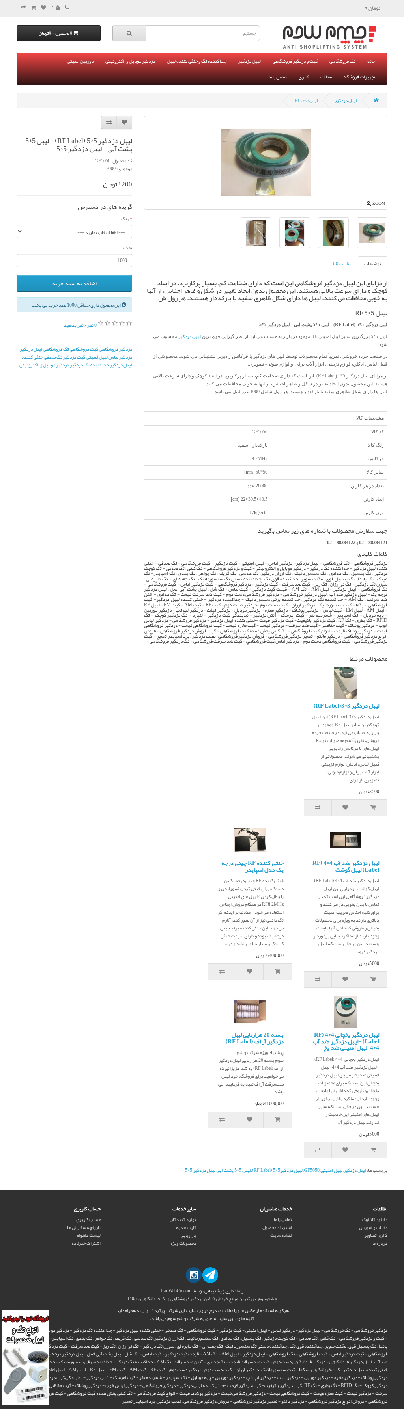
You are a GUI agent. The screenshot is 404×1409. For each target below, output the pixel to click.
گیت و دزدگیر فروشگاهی (295, 61)
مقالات (326, 77)
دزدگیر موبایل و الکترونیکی (130, 61)
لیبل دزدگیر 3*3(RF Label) (346, 706)
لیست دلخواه (89, 1235)
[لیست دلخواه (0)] (43, 8)
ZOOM (378, 203)
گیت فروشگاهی (84, 349)
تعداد (127, 248)
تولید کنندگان (183, 1219)
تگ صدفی (53, 357)
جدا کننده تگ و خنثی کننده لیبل (196, 61)
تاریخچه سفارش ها (84, 1227)
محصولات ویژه (183, 1243)
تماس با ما (278, 77)
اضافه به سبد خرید (74, 283)
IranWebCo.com (176, 1291)
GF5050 (312, 1170)
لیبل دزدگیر (249, 61)
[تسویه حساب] (23, 8)
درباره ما (379, 1243)
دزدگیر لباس (120, 357)
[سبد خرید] (33, 8)
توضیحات (372, 263)
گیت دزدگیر (74, 357)
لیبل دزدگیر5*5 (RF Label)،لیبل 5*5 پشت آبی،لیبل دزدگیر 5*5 (244, 1170)
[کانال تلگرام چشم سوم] (210, 1275)
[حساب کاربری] (55, 8)
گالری (304, 77)
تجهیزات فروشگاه (359, 77)
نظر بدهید (74, 325)
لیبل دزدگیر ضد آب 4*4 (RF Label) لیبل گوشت (345, 866)
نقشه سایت (281, 1235)
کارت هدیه (186, 1227)
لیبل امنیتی (97, 357)
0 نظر (92, 325)
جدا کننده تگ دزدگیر (89, 365)
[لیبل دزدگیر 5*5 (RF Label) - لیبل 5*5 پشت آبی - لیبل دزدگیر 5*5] (333, 232)
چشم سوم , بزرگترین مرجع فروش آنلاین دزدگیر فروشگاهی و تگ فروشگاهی (208, 1298)
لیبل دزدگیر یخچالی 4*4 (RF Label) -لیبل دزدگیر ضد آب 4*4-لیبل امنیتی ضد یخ (346, 1041)
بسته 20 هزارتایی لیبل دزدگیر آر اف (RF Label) (255, 1038)
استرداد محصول (277, 1227)
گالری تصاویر (375, 1235)
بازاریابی (188, 1235)
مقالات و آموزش (373, 1227)
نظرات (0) (342, 263)
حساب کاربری (88, 1219)
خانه (371, 61)
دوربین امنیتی (80, 61)
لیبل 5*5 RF (306, 100)
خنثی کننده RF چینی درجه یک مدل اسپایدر (252, 866)
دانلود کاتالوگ (374, 1219)
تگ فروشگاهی (342, 61)
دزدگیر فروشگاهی (115, 349)
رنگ (125, 219)
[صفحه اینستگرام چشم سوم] (194, 1275)
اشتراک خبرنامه (86, 1243)
